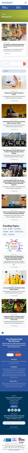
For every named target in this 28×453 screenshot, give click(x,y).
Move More (5, 231)
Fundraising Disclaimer (17, 449)
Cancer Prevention (5, 7)
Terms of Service (11, 450)
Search (24, 63)
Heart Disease (17, 228)
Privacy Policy (4, 449)
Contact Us (14, 406)
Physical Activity (19, 231)
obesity (11, 231)
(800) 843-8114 (16, 402)
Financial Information (10, 449)
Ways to (13, 381)
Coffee (4, 228)
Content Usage (23, 449)
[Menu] (25, 2)
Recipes (5, 234)
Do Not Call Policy (16, 450)
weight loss (11, 234)
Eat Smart (10, 228)
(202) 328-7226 (15, 403)
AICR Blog (4, 14)
